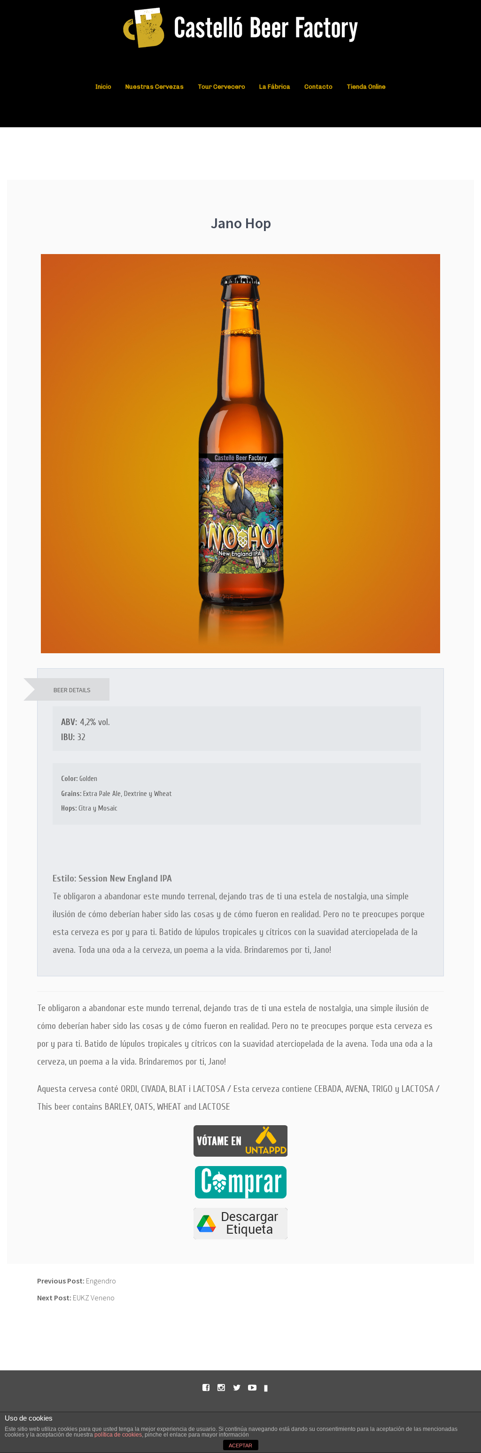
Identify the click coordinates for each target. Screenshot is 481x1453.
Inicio (103, 86)
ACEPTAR (240, 1445)
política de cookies (118, 1434)
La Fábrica (274, 86)
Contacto (318, 86)
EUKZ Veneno (76, 1297)
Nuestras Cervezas (154, 86)
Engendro (76, 1280)
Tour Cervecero (221, 86)
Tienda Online (366, 86)
